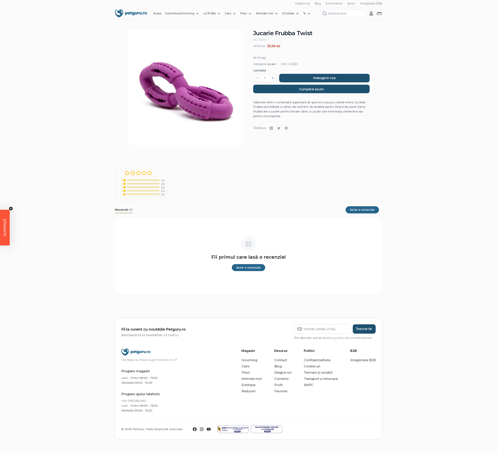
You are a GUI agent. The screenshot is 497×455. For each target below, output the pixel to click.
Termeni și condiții (318, 372)
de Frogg (259, 57)
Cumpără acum (311, 89)
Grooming (249, 360)
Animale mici (252, 379)
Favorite (280, 391)
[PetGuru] (131, 13)
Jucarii (271, 64)
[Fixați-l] (286, 128)
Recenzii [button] (124, 209)
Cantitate (259, 70)
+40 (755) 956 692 (133, 401)
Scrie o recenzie (362, 209)
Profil (278, 385)
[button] (5, 227)
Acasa (157, 13)
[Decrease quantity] (257, 78)
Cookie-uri (312, 366)
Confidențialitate (317, 360)
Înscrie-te (364, 329)
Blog (318, 3)
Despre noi (302, 3)
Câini (245, 366)
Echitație (248, 385)
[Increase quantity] (273, 78)
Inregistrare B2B (371, 3)
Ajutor (351, 3)
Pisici (246, 372)
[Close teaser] (11, 209)
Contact (280, 360)
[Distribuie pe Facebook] (271, 128)
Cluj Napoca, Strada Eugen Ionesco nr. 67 (149, 360)
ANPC (308, 385)
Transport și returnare (321, 379)
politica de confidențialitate (353, 338)
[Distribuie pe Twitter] (279, 128)
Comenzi (281, 379)
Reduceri (248, 391)
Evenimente (334, 3)
